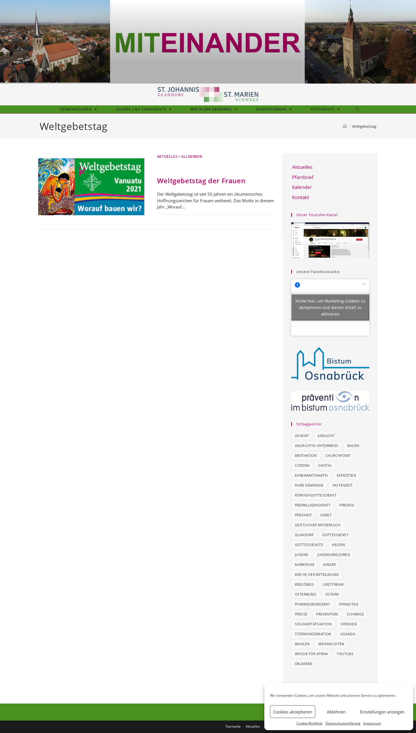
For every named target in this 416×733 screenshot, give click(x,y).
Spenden (348, 624)
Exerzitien (346, 475)
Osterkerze (305, 594)
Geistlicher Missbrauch (318, 525)
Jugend (301, 554)
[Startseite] (345, 126)
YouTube (345, 653)
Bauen (353, 445)
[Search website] (357, 109)
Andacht (326, 435)
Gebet (326, 515)
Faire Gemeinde (309, 485)
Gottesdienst (335, 534)
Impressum (372, 723)
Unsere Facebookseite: (318, 271)
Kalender (302, 187)
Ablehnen (336, 712)
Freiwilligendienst (313, 505)
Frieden (346, 505)
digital (325, 465)
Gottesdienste (309, 544)
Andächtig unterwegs (316, 445)
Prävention (327, 614)
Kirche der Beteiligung (317, 574)
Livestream (333, 584)
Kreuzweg (304, 584)
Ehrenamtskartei (311, 475)
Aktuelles (167, 156)
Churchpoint (338, 455)
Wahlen (302, 644)
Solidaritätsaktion (313, 624)
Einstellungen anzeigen (382, 712)
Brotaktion (306, 455)
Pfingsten (348, 604)
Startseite (233, 726)
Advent (302, 435)
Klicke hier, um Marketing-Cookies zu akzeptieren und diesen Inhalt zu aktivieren (330, 307)
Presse (301, 614)
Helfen (338, 544)
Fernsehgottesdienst (316, 495)
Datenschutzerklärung (343, 723)
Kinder (329, 564)
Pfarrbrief (303, 177)
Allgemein (191, 156)
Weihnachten (331, 644)
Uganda (347, 634)
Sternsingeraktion (313, 634)
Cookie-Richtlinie (310, 723)
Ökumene (303, 663)
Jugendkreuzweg (333, 554)
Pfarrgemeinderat (312, 604)
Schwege (355, 614)
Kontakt (300, 197)
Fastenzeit (343, 485)
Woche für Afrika (311, 653)
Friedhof (303, 515)
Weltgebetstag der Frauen (201, 180)
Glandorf (304, 534)
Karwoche (304, 564)
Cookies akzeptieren (292, 712)
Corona (302, 465)
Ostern (332, 594)
